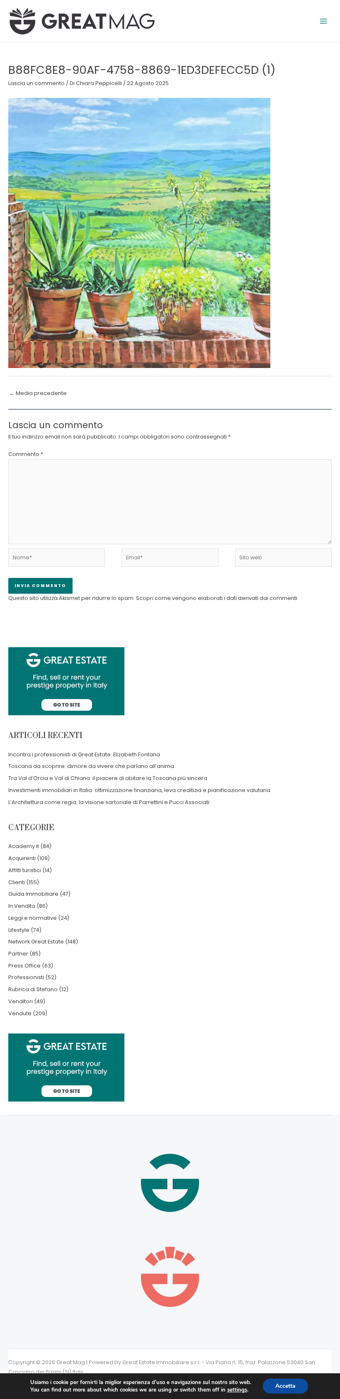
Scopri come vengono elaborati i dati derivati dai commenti (216, 598)
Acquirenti (22, 858)
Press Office (24, 965)
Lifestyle (18, 929)
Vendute (20, 1013)
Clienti (16, 882)
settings (237, 1390)
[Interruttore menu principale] (324, 21)
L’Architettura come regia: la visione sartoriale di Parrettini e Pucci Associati (108, 802)
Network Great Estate (36, 941)
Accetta (285, 1386)
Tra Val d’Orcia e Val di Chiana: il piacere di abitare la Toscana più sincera (107, 778)
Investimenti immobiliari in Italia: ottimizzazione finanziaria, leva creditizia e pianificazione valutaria (139, 790)
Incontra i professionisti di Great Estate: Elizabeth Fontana (84, 754)
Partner (18, 953)
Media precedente (38, 393)
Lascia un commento (36, 83)
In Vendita (21, 905)
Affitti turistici (24, 870)
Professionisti (26, 977)
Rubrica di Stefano (33, 989)
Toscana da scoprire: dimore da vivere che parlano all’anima (91, 766)
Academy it (23, 846)
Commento (25, 454)
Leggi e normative (32, 917)
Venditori (20, 1001)
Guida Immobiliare (33, 893)
